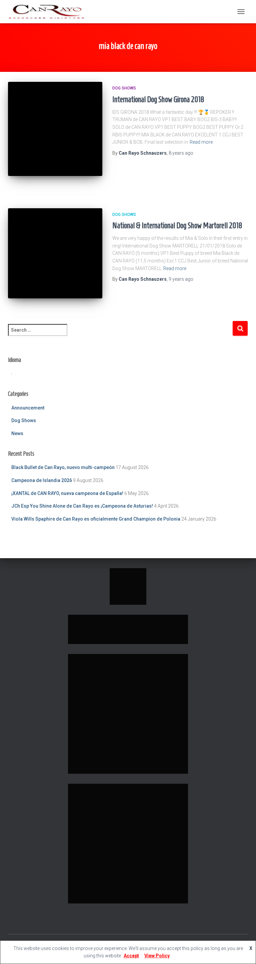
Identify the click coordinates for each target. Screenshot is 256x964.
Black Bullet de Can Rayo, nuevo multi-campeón (63, 467)
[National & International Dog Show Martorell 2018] (55, 253)
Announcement (27, 407)
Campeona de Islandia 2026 (41, 480)
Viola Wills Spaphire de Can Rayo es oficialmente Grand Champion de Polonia (95, 519)
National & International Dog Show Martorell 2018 (177, 225)
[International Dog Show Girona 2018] (55, 129)
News (17, 433)
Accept (131, 955)
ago (181, 153)
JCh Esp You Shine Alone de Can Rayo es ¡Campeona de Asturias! (82, 506)
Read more (201, 142)
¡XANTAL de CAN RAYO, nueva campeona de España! (67, 493)
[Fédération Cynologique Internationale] (128, 585)
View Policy (157, 955)
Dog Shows (124, 88)
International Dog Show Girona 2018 (158, 99)
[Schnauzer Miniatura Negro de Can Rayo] (49, 11)
